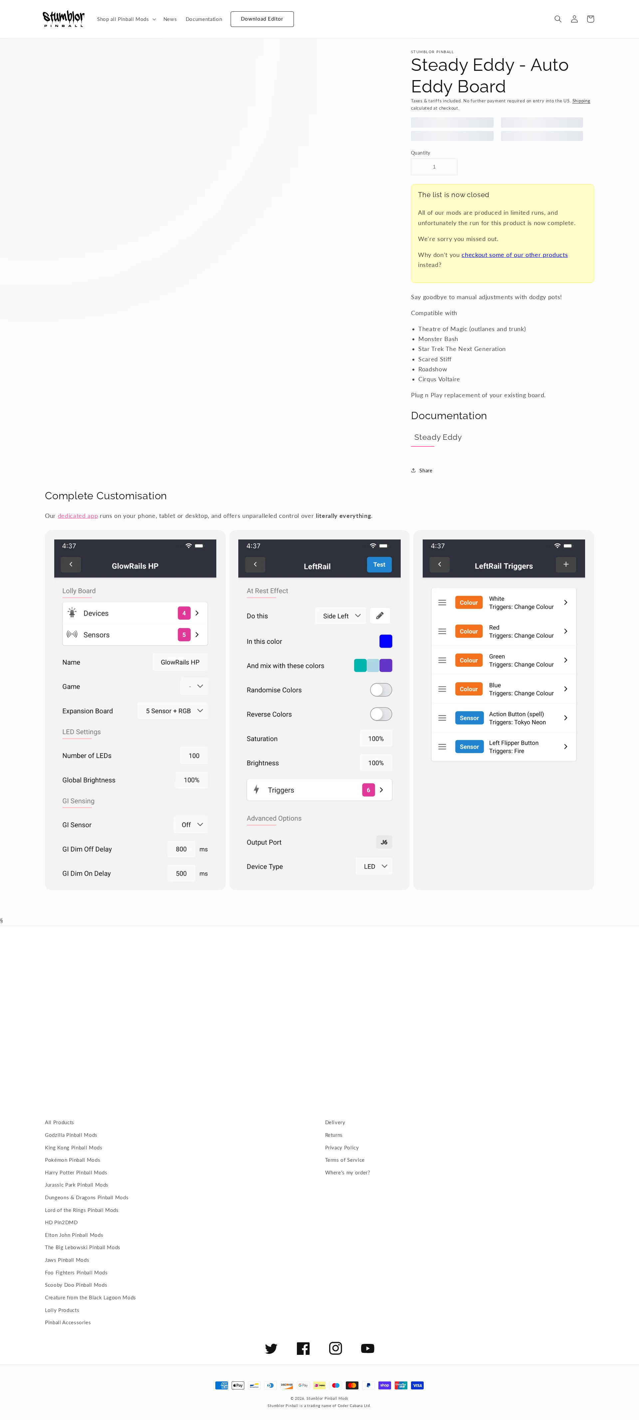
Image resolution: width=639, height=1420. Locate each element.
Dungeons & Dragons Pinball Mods (86, 1197)
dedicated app (78, 515)
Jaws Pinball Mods (67, 1260)
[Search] (558, 19)
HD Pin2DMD (61, 1222)
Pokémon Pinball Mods (72, 1160)
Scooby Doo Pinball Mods (76, 1285)
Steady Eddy (438, 436)
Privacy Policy (342, 1147)
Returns (334, 1135)
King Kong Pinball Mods (74, 1147)
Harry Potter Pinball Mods (76, 1172)
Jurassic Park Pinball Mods (76, 1185)
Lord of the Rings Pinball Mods (82, 1210)
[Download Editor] (230, 16)
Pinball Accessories (68, 1322)
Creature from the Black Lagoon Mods (90, 1297)
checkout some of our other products (515, 254)
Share (425, 470)
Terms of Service (345, 1160)
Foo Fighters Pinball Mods (76, 1272)
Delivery (335, 1122)
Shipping (581, 100)
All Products (59, 1122)
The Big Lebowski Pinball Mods (82, 1247)
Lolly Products (62, 1310)
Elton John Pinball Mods (74, 1235)
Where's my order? (347, 1172)
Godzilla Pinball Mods (71, 1135)
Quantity (420, 153)
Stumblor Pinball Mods (327, 1398)
